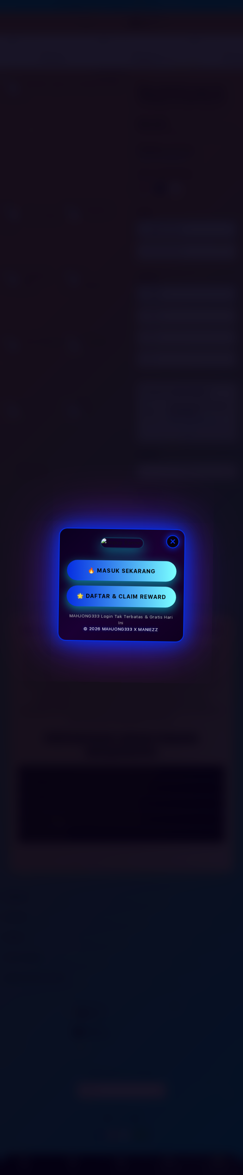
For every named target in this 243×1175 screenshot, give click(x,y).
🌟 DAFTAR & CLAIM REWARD (121, 598)
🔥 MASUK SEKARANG (121, 573)
